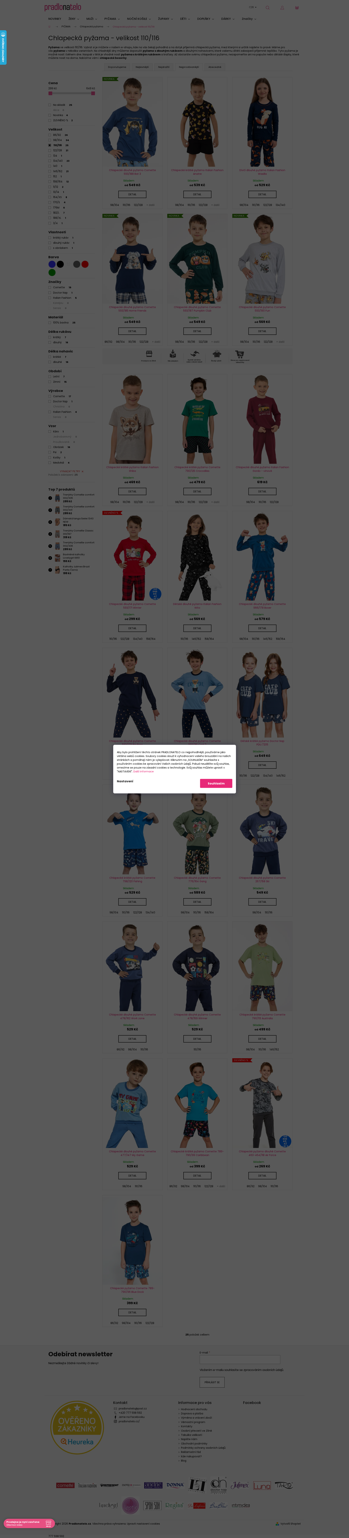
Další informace (143, 771)
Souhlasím (216, 783)
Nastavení (125, 781)
